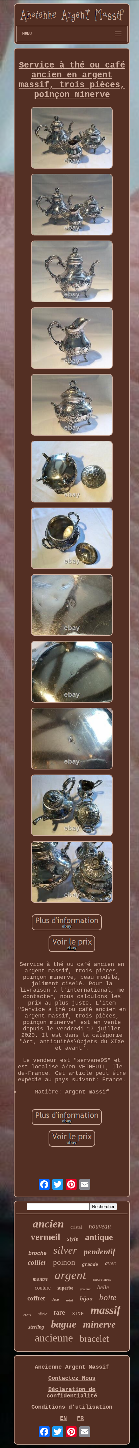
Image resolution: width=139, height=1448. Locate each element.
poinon (64, 1262)
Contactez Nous (71, 1378)
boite (107, 1297)
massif (105, 1310)
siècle (42, 1314)
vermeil (45, 1237)
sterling (36, 1327)
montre (40, 1279)
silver (65, 1250)
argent (70, 1275)
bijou (86, 1298)
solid (69, 1300)
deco (55, 1299)
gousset (85, 1289)
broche (37, 1253)
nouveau (100, 1226)
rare (59, 1312)
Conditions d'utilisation (71, 1407)
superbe (65, 1288)
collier (37, 1262)
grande (90, 1264)
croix (27, 1315)
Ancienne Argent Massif (72, 1367)
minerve (99, 1324)
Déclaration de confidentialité (72, 1392)
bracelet (94, 1338)
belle (103, 1287)
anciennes (102, 1279)
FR (80, 1418)
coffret (36, 1298)
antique (99, 1237)
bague (63, 1324)
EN (63, 1418)
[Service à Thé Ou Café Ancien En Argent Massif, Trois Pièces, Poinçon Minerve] (71, 138)
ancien (48, 1224)
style (72, 1238)
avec (110, 1263)
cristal (76, 1227)
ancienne (54, 1338)
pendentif (99, 1251)
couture (43, 1288)
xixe (78, 1312)
